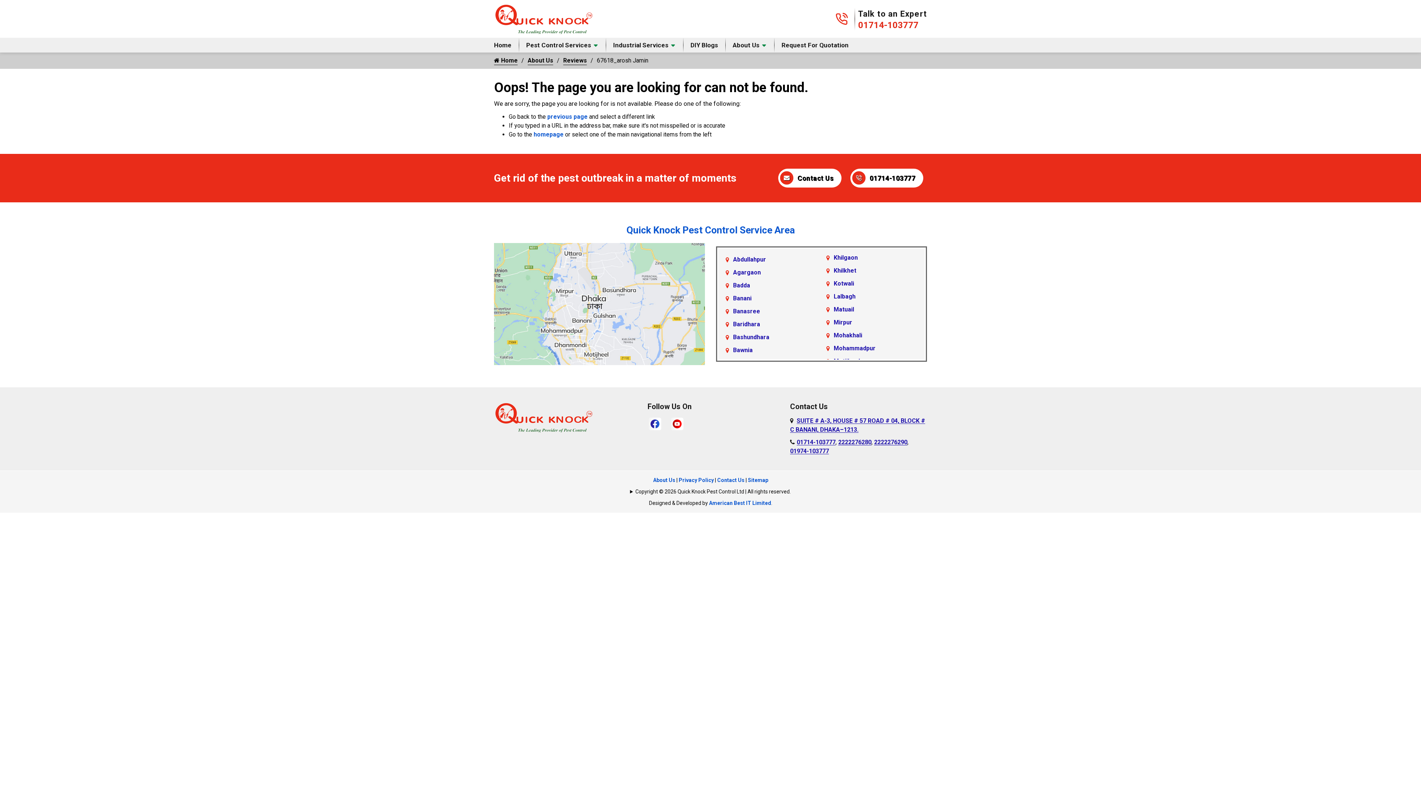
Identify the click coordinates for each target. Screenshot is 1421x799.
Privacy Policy (696, 480)
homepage (549, 134)
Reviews (575, 60)
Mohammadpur (855, 348)
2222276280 (854, 442)
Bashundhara (751, 337)
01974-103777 (809, 451)
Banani (742, 298)
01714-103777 (888, 25)
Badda (741, 285)
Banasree (746, 311)
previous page (567, 116)
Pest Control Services (558, 45)
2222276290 (890, 442)
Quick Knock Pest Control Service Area (710, 230)
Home (502, 45)
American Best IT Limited (740, 503)
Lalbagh (845, 296)
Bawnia (743, 350)
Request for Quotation (815, 45)
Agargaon (747, 272)
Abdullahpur (749, 259)
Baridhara (746, 324)
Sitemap (758, 480)
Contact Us (815, 178)
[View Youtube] (677, 423)
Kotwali (844, 283)
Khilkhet (845, 270)
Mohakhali (848, 335)
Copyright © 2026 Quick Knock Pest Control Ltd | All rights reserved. (713, 492)
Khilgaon (846, 257)
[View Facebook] (655, 423)
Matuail (844, 309)
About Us (746, 45)
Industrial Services (640, 45)
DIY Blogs (704, 45)
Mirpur (843, 322)
